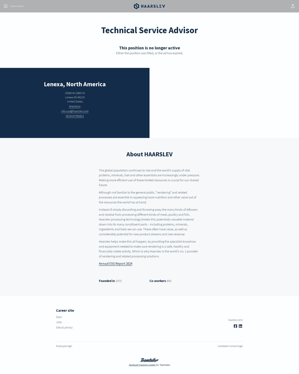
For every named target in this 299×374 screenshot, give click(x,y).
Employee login (64, 346)
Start (59, 317)
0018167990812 (75, 116)
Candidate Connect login (230, 346)
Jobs (59, 322)
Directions (75, 106)
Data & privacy (64, 327)
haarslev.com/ (235, 319)
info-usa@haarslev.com (74, 111)
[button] (292, 6)
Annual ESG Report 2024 (115, 263)
